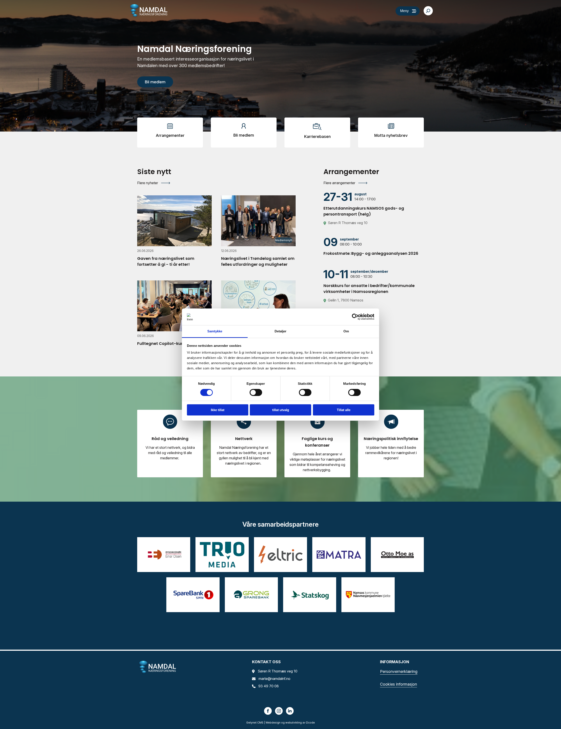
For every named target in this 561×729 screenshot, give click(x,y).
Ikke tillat (217, 410)
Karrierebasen (317, 136)
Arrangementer (170, 135)
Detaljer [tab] (281, 331)
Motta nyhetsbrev (391, 135)
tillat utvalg (280, 410)
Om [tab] (346, 331)
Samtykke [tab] (214, 331)
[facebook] (268, 710)
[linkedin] (290, 710)
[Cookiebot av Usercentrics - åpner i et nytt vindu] (355, 317)
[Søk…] (428, 10)
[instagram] (279, 710)
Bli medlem (243, 135)
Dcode (310, 722)
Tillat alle (343, 410)
